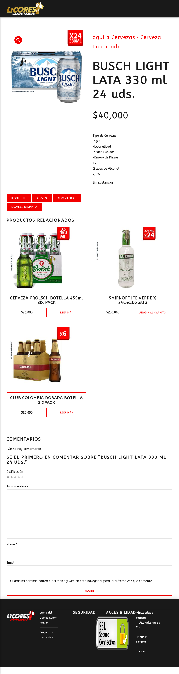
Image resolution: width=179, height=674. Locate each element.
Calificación (15, 472)
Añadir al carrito (152, 312)
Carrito (140, 627)
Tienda (140, 651)
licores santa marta (24, 206)
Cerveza (42, 198)
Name (12, 544)
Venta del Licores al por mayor (48, 617)
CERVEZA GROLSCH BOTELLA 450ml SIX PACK (46, 300)
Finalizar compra (141, 639)
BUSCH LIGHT (18, 198)
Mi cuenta (140, 615)
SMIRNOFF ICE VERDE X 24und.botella (132, 300)
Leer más (66, 312)
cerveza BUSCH (67, 198)
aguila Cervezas (114, 37)
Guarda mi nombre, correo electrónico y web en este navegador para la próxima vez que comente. (81, 581)
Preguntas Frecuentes (46, 635)
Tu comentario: (17, 486)
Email (12, 563)
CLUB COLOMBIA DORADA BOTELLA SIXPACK (46, 400)
